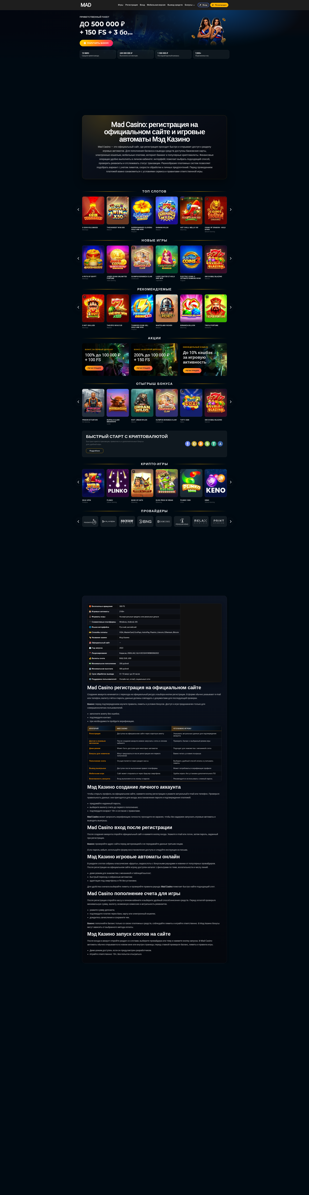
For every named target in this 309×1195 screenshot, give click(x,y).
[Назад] (78, 209)
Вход (142, 5)
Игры (120, 5)
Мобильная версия (156, 5)
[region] (154, 214)
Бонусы (189, 5)
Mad (86, 5)
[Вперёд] (230, 209)
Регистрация (131, 5)
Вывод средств (175, 5)
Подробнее (95, 451)
